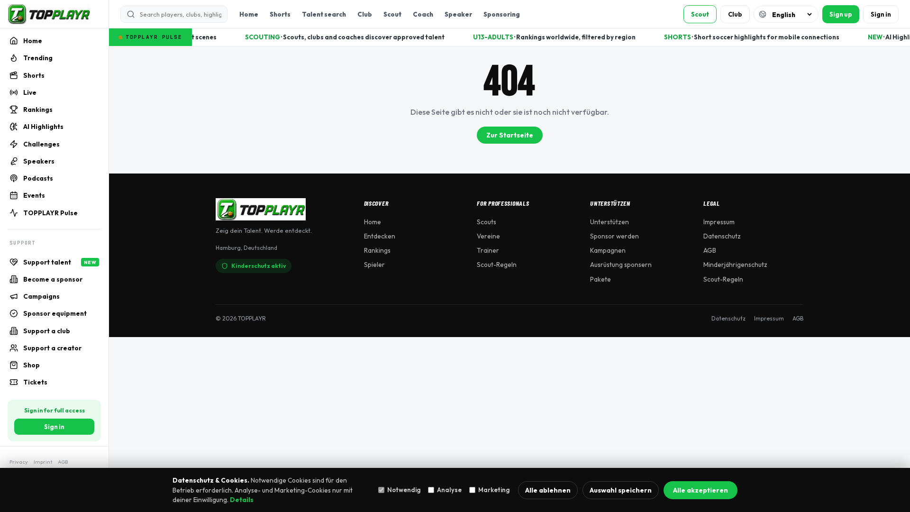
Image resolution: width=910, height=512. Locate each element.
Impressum (719, 222)
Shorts (280, 14)
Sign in (54, 426)
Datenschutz (722, 236)
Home (248, 14)
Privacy (18, 461)
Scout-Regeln (497, 264)
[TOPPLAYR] (49, 14)
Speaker (458, 14)
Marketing (494, 490)
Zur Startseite (509, 135)
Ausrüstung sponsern (621, 264)
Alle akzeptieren (700, 490)
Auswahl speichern (621, 490)
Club (364, 14)
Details (242, 499)
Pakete (600, 279)
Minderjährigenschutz (735, 264)
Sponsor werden (614, 236)
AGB (63, 461)
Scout (392, 14)
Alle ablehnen (548, 490)
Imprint (43, 461)
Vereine (488, 236)
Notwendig (403, 490)
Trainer (488, 250)
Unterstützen (609, 222)
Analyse (449, 490)
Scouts (486, 222)
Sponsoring (501, 14)
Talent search (324, 14)
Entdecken (379, 236)
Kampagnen (608, 250)
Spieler (374, 264)
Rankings (377, 250)
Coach (423, 14)
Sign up (840, 14)
